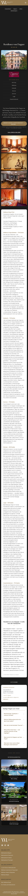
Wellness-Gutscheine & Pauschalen (9, 870)
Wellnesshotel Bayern (6, 853)
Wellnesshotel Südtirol (6, 857)
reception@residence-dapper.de (11, 697)
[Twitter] (8, 845)
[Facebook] (2, 845)
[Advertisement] (14, 27)
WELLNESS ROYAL (15, 891)
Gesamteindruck (14, 99)
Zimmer (14, 93)
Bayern (15, 8)
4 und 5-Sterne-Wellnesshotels (8, 867)
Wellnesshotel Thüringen (7, 860)
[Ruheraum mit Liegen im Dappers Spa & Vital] (14, 144)
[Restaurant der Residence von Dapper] (14, 179)
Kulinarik (14, 88)
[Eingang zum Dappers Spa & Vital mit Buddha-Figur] (14, 161)
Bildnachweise (14, 893)
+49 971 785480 (7, 695)
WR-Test (14, 82)
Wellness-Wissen (5, 874)
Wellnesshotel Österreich (7, 855)
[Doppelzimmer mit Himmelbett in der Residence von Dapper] (14, 197)
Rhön (21, 8)
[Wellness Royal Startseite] (7, 2)
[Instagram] (5, 845)
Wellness (14, 85)
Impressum (22, 891)
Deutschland (8, 8)
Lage (14, 96)
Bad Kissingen (14, 10)
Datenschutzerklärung (7, 892)
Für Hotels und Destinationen (8, 884)
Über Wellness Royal (6, 882)
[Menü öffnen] (25, 2)
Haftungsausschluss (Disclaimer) (18, 892)
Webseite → (6, 699)
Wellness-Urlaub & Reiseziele (8, 872)
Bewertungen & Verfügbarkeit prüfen (13, 123)
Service (14, 91)
